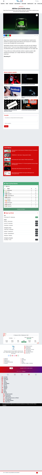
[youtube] (29, 374)
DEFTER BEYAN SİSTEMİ (8, 362)
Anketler (5, 388)
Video (4, 380)
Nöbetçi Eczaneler (29, 346)
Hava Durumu (28, 347)
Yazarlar (5, 382)
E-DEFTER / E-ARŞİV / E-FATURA (27, 363)
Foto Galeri (5, 379)
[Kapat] (41, 404)
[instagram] (22, 374)
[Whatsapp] (18, 355)
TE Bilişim (23, 371)
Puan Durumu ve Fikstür (30, 349)
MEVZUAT (11, 3)
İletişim (5, 391)
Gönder (6, 126)
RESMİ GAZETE (30, 3)
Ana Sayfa (5, 377)
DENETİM (3, 3)
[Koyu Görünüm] (38, 1)
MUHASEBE (24, 3)
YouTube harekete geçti (8, 84)
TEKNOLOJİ (21, 6)
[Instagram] (14, 355)
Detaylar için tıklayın (21, 209)
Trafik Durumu (28, 348)
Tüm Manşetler (28, 350)
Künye (4, 390)
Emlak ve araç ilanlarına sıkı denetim (12, 472)
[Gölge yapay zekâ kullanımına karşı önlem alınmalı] (29, 91)
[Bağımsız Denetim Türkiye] (20, 1)
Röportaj (5, 386)
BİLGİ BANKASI (17, 3)
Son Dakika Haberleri (29, 351)
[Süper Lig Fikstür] (37, 212)
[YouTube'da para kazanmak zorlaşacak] (29, 104)
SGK (35, 3)
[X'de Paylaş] (6, 35)
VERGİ (7, 3)
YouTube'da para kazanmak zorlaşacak (28, 110)
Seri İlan (5, 384)
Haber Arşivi (7, 401)
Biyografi (5, 387)
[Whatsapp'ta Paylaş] (8, 35)
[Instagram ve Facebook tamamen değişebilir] (12, 91)
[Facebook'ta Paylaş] (4, 35)
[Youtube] (16, 355)
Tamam (4, 405)
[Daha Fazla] (10, 35)
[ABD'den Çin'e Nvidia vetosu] (21, 23)
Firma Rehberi (6, 383)
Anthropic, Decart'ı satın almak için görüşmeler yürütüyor (10, 111)
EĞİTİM (23, 362)
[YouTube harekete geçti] (12, 78)
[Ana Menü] (3, 1)
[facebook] (8, 374)
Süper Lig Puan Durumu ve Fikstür (12, 397)
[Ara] (36, 1)
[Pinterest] (12, 355)
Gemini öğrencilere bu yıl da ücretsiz (28, 84)
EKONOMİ (6, 363)
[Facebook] (9, 355)
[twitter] (15, 374)
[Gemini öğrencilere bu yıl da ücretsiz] (29, 78)
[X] (10, 355)
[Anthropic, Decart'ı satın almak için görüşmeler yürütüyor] (12, 104)
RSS (11, 368)
